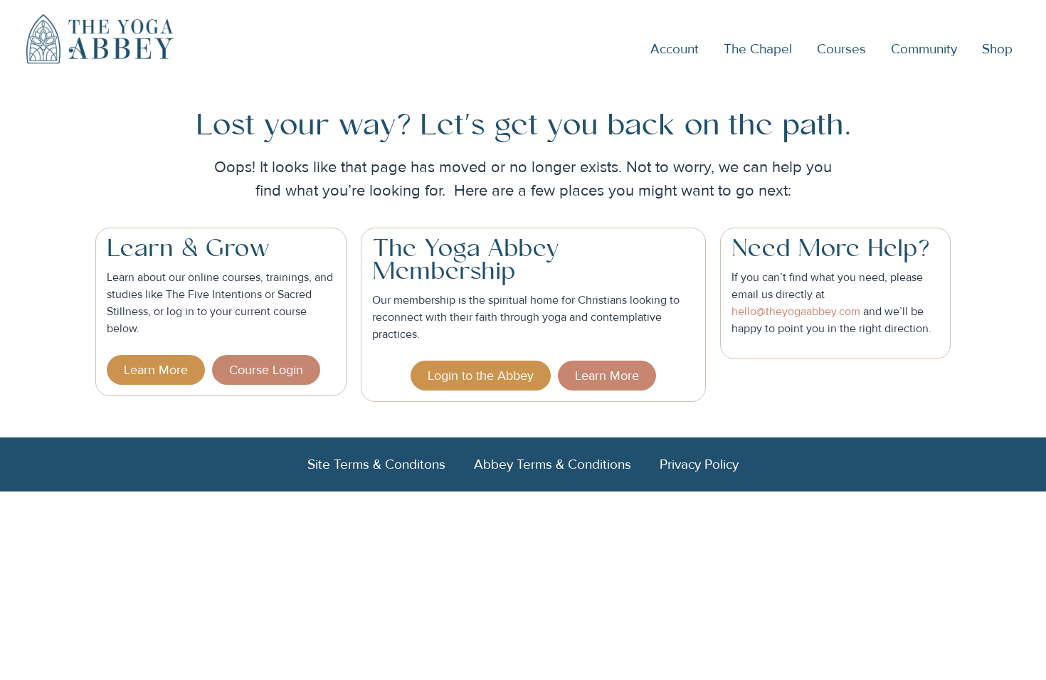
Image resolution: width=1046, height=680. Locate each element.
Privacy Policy (699, 464)
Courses (841, 49)
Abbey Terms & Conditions (552, 464)
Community (924, 49)
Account (674, 49)
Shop (997, 49)
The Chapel (758, 49)
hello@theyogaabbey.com (795, 311)
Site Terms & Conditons (376, 464)
